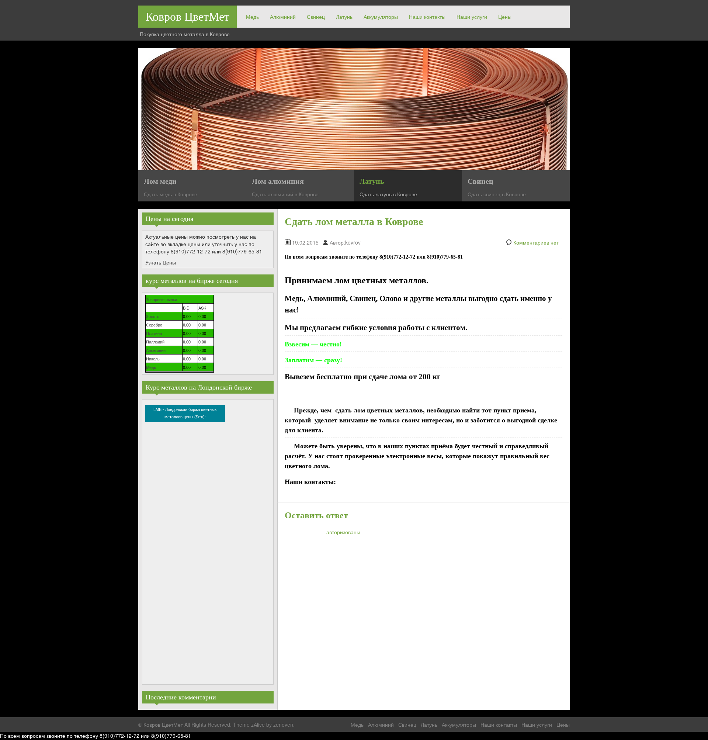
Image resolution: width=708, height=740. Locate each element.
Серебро (154, 325)
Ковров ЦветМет (187, 16)
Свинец (316, 16)
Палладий (155, 342)
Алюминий (283, 16)
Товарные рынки (161, 299)
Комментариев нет (536, 242)
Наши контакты (427, 16)
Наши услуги (472, 16)
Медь (252, 16)
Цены (504, 16)
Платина (154, 333)
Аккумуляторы (381, 16)
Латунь (344, 16)
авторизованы (343, 532)
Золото (152, 316)
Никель (153, 359)
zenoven (283, 724)
